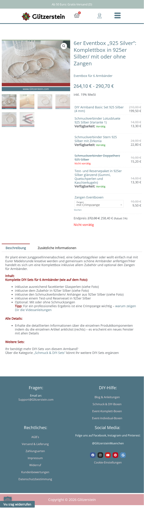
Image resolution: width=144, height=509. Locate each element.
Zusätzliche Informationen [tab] (57, 248)
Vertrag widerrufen (17, 504)
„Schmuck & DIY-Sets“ (49, 353)
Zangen (80, 202)
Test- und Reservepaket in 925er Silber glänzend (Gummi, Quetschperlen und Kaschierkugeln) (98, 177)
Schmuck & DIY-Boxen (107, 404)
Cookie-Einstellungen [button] (108, 462)
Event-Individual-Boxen (107, 418)
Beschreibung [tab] (16, 248)
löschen (78, 209)
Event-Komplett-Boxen (107, 411)
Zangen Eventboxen (89, 197)
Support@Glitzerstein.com (35, 400)
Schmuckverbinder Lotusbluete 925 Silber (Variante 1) (97, 120)
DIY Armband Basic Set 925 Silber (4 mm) (99, 109)
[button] (64, 46)
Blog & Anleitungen (107, 397)
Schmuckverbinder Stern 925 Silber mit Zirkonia (96, 139)
